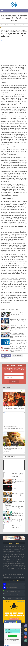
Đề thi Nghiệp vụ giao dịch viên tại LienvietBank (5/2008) (18, 481)
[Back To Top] (26, 622)
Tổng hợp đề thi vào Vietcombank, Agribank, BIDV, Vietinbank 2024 (17, 513)
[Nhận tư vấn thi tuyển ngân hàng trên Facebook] (14, 538)
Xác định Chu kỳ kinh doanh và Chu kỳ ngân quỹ (18, 520)
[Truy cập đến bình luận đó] (4, 584)
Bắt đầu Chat (12, 636)
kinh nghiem (7, 25)
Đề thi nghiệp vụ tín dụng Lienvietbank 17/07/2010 (14, 465)
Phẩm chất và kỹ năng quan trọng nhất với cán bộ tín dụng (17, 475)
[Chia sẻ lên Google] (25, 637)
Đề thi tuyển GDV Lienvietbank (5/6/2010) (18, 500)
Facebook (17, 639)
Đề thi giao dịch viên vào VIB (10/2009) (18, 526)
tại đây (22, 577)
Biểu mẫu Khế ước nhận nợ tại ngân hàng (17, 507)
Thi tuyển (20, 25)
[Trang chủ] (25, 625)
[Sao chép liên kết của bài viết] (25, 640)
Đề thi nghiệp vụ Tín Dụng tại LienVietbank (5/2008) (18, 494)
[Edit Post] (0, 27)
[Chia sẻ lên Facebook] (25, 633)
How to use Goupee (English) (17, 487)
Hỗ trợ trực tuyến (11, 622)
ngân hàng (13, 25)
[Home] (2, 25)
